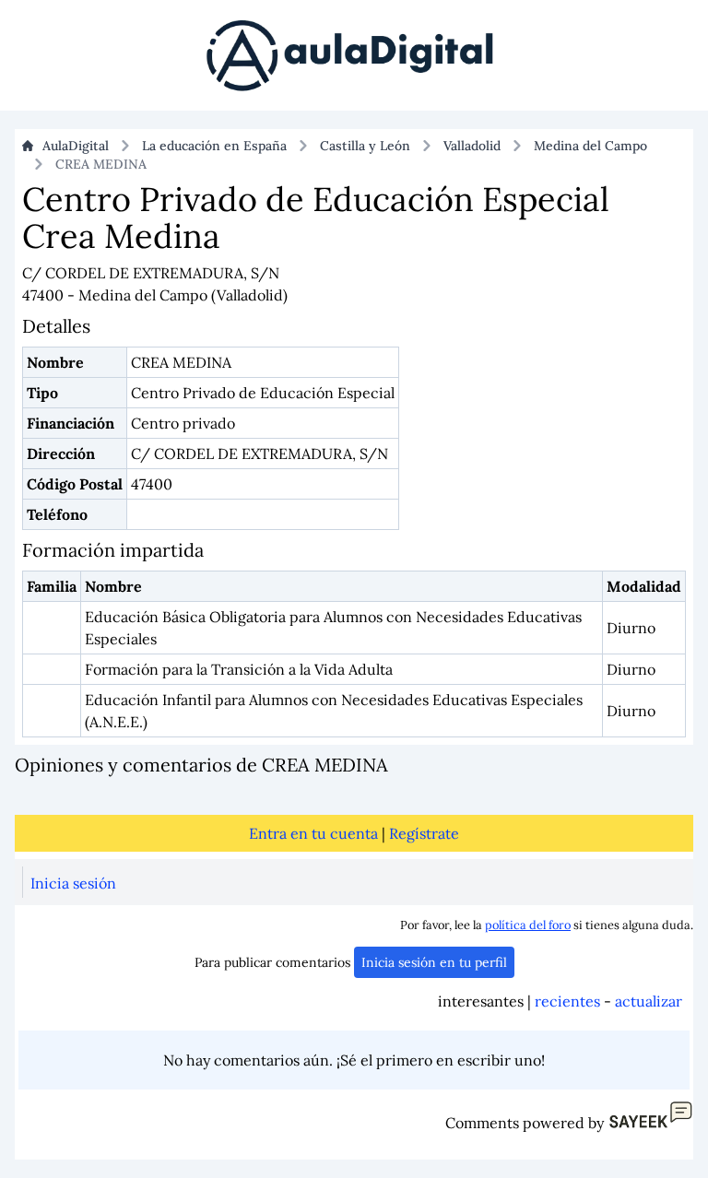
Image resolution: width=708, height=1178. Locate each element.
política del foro (528, 925)
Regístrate (424, 833)
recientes (567, 1001)
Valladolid (472, 145)
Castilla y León (365, 145)
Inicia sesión (73, 883)
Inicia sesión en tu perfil (434, 962)
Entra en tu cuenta (313, 833)
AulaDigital (75, 145)
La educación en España (214, 145)
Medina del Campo (590, 145)
